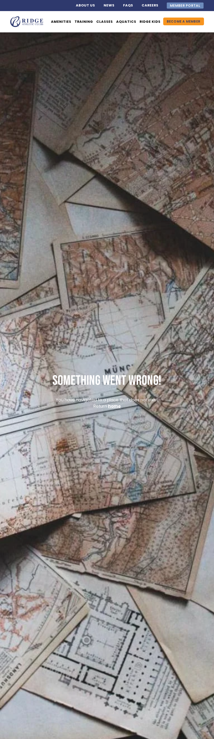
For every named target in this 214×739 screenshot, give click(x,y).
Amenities (61, 21)
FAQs (128, 5)
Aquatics (126, 21)
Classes (104, 21)
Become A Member (183, 21)
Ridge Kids (150, 21)
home (114, 406)
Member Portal (185, 5)
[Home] (26, 21)
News (109, 5)
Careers (150, 5)
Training (84, 21)
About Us (85, 5)
